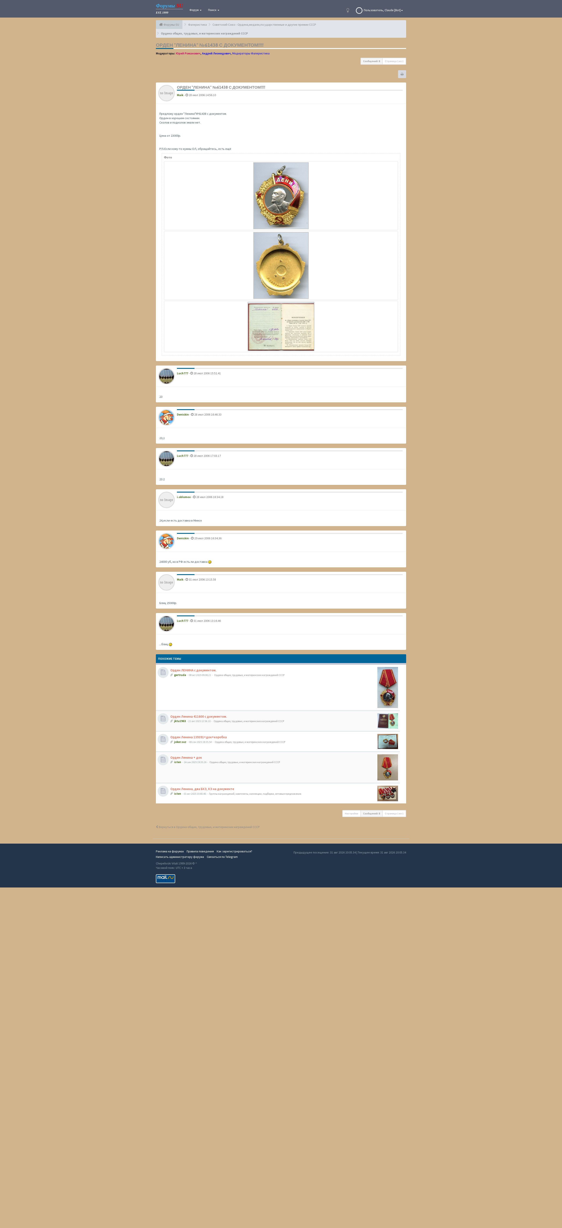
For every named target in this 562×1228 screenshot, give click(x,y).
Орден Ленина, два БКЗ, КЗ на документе (202, 789)
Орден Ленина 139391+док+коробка (198, 737)
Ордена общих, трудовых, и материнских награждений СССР (249, 675)
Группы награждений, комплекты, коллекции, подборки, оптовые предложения (255, 793)
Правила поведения (200, 851)
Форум (194, 10)
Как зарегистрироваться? (234, 851)
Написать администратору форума (180, 857)
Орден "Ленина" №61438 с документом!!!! (209, 45)
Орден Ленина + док (186, 757)
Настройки (351, 813)
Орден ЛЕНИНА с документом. (193, 670)
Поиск (212, 10)
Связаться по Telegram (222, 857)
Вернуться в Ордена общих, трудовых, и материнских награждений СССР (209, 827)
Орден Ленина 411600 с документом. (198, 716)
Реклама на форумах (170, 851)
